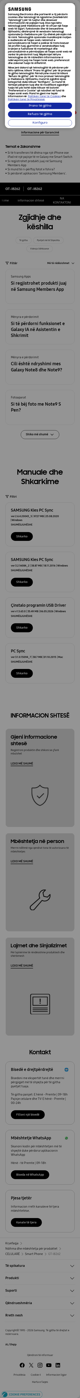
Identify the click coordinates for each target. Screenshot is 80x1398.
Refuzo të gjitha (40, 114)
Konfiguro (40, 122)
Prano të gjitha (40, 105)
